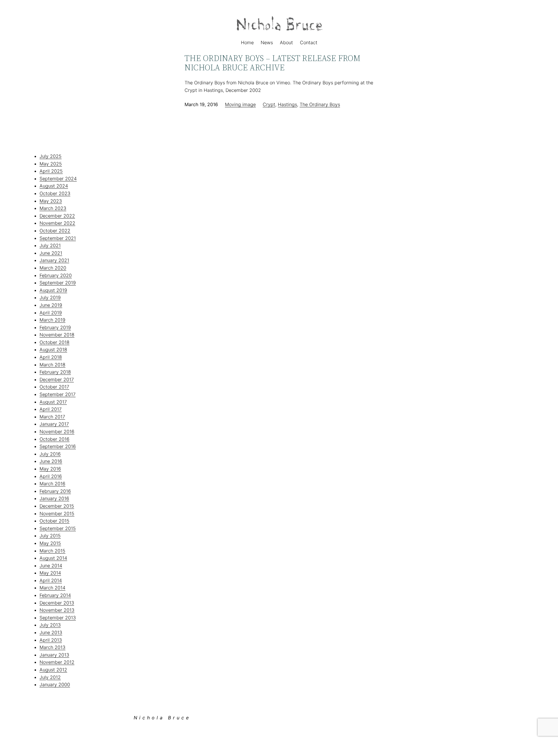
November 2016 (57, 431)
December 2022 (57, 216)
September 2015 (58, 528)
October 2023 (55, 193)
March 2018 (52, 365)
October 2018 (54, 342)
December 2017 (57, 379)
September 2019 (58, 283)
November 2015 (57, 513)
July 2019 (50, 297)
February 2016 (55, 491)
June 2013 (51, 632)
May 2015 (50, 543)
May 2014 (50, 573)
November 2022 (57, 223)
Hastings (287, 104)
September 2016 (58, 446)
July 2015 (50, 535)
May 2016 (50, 469)
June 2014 (51, 565)
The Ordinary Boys (320, 104)
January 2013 (54, 655)
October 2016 (54, 439)
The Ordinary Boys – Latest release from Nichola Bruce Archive (272, 63)
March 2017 (52, 417)
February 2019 (55, 327)
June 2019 (51, 305)
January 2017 (54, 424)
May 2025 (51, 164)
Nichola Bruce (162, 718)
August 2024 (54, 186)
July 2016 (50, 454)
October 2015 (54, 521)
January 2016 (54, 498)
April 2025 (51, 171)
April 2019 (51, 312)
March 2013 (52, 647)
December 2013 (57, 603)
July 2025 (51, 156)
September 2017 (58, 394)
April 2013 (51, 640)
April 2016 (51, 476)
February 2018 (55, 372)
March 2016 (52, 483)
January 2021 (54, 260)
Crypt (269, 104)
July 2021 (50, 245)
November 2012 (57, 662)
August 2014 (53, 558)
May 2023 (51, 201)
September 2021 (58, 238)
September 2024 (58, 178)
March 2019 (52, 320)
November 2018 (57, 335)
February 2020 (56, 275)
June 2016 (51, 461)
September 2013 (58, 617)
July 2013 (50, 625)
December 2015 (57, 506)
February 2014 (55, 595)
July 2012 (50, 677)
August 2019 (53, 290)
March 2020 (53, 268)
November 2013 (57, 610)
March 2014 (52, 588)
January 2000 (55, 684)
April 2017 (51, 409)
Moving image (240, 104)
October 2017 (54, 387)
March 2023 (53, 208)
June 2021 (51, 253)
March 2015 (52, 551)
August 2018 (53, 349)
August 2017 (53, 402)
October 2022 (55, 230)
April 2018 (51, 357)
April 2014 (51, 580)
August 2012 (53, 670)
